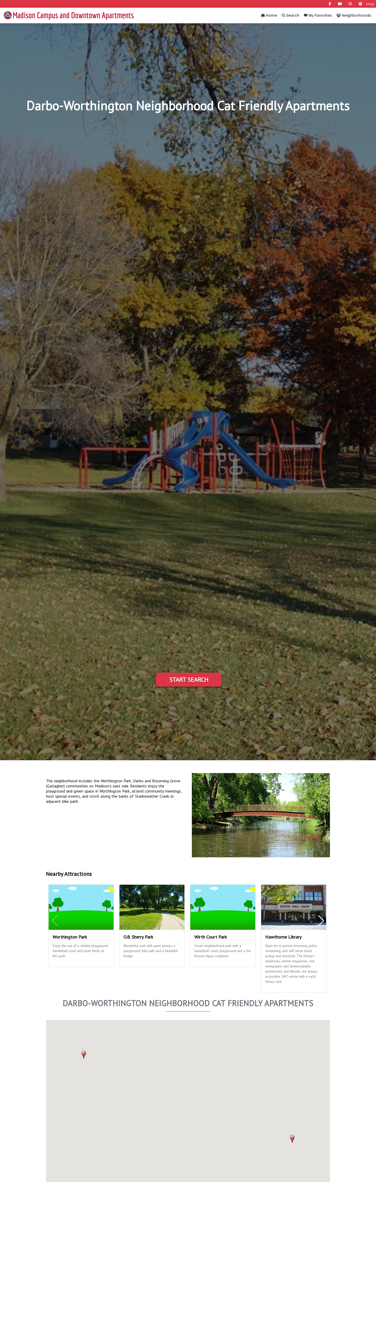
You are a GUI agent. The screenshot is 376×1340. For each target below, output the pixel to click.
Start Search (188, 679)
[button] (292, 1139)
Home (271, 15)
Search (292, 15)
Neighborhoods (356, 15)
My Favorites (319, 15)
